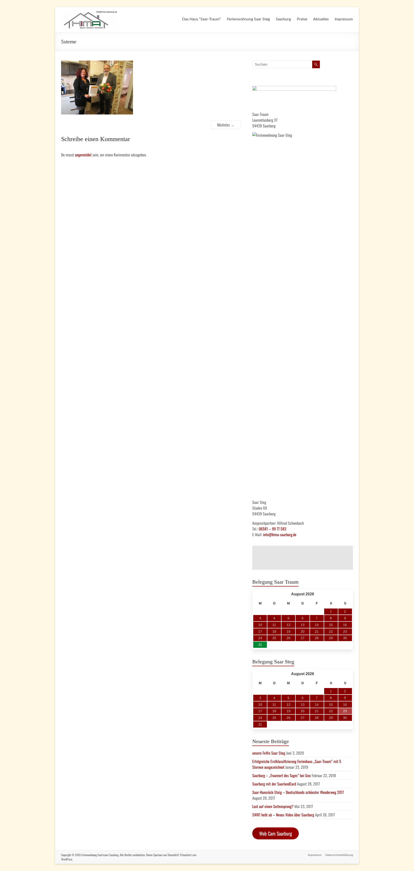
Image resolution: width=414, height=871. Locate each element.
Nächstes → (226, 125)
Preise (302, 19)
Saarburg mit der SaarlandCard (274, 784)
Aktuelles (321, 19)
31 (260, 645)
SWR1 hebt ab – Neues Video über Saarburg (283, 815)
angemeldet (83, 155)
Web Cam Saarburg (275, 833)
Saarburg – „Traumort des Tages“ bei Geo (281, 775)
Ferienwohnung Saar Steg (248, 19)
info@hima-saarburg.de (279, 534)
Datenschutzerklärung (339, 855)
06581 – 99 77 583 (272, 529)
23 (345, 711)
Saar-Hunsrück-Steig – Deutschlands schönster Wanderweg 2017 (298, 792)
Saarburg (283, 19)
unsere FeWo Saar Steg (268, 753)
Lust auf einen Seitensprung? (272, 806)
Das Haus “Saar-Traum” (201, 19)
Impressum (344, 19)
